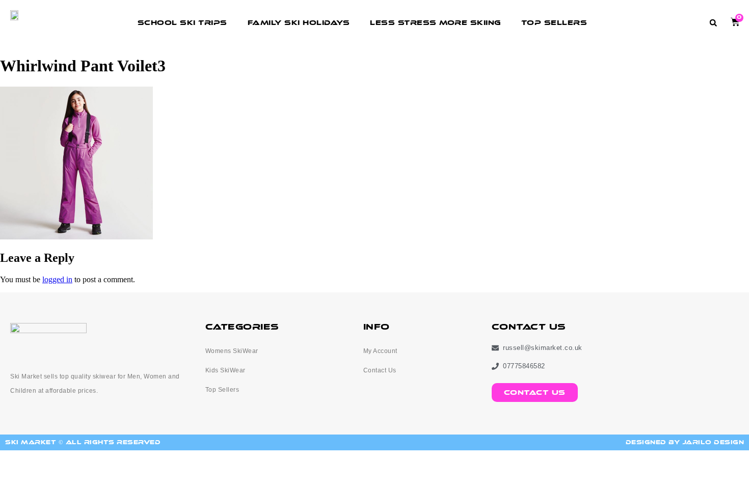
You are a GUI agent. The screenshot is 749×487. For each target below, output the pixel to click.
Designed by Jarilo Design (685, 442)
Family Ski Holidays (299, 22)
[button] (713, 22)
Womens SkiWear (231, 351)
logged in (57, 279)
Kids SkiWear (225, 370)
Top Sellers (554, 22)
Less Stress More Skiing (435, 22)
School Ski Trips (182, 22)
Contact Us (379, 370)
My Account (380, 351)
